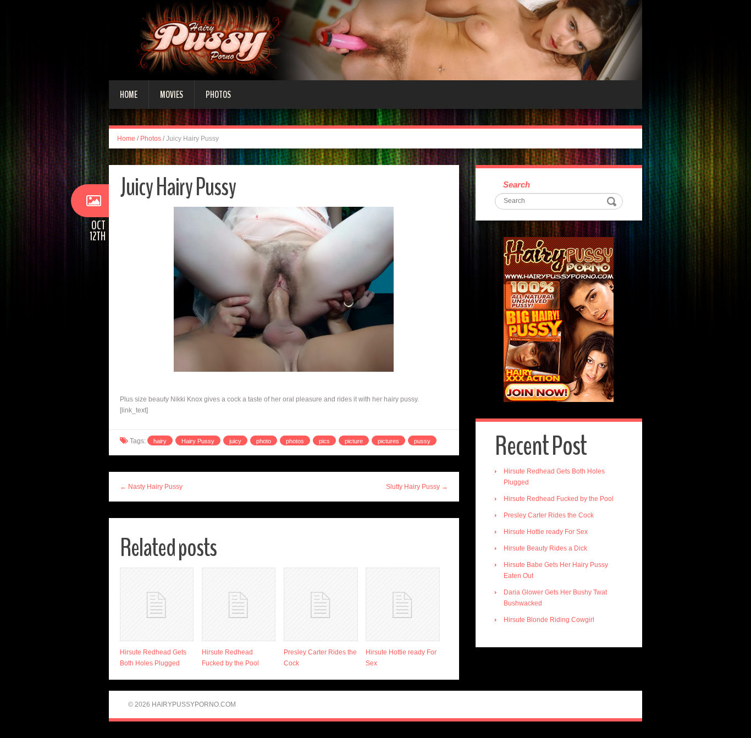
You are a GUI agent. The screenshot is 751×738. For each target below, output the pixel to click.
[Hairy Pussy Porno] (375, 39)
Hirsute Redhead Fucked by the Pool (559, 499)
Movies (171, 94)
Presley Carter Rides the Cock (549, 515)
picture (354, 441)
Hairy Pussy (197, 441)
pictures (388, 441)
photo (263, 441)
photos (295, 441)
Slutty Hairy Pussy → (417, 487)
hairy (160, 441)
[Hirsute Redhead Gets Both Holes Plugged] (157, 604)
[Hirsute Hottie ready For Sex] (402, 604)
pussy (422, 441)
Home (128, 94)
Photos (218, 94)
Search (516, 184)
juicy (235, 441)
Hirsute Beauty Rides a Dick (545, 548)
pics (324, 441)
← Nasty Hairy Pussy (151, 487)
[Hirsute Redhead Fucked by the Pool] (238, 604)
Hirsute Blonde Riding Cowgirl (549, 620)
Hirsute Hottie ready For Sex (546, 532)
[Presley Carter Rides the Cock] (320, 604)
